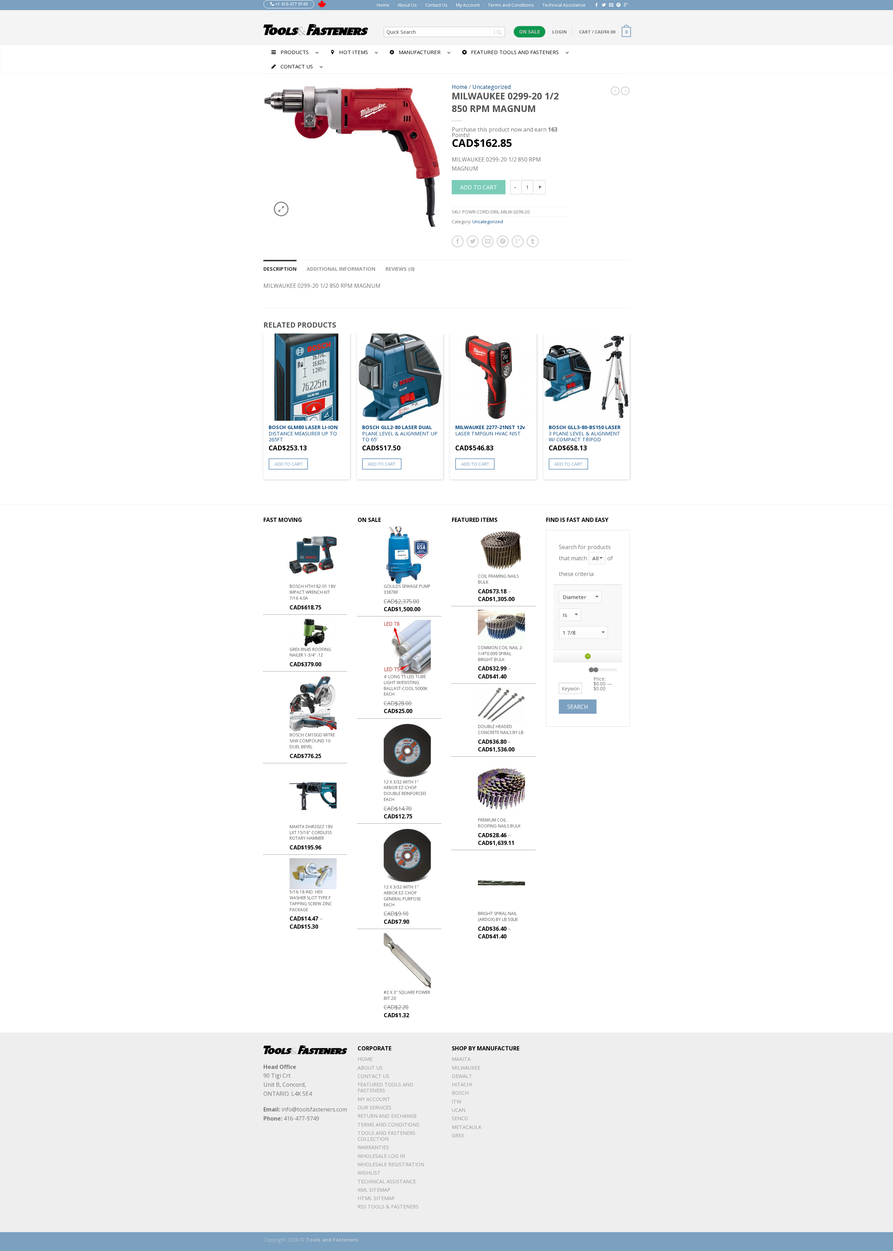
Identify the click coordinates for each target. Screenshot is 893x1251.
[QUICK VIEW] (306, 377)
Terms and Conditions (511, 5)
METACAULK (466, 1127)
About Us (407, 5)
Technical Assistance (564, 5)
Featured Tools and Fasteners (385, 1087)
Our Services (374, 1107)
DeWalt (462, 1076)
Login (559, 32)
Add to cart (478, 187)
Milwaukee (466, 1067)
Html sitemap (376, 1198)
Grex (458, 1135)
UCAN (458, 1110)
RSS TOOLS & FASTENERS (388, 1206)
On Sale (529, 31)
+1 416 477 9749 (291, 4)
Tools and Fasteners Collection (386, 1136)
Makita (461, 1059)
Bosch (460, 1092)
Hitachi (462, 1084)
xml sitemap (374, 1189)
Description (280, 268)
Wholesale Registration (391, 1164)
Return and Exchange (387, 1116)
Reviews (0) (400, 268)
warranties (373, 1147)
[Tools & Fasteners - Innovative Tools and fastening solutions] (315, 27)
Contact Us (436, 5)
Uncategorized (491, 87)
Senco (460, 1118)
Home (383, 5)
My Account (468, 5)
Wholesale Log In (381, 1156)
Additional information (341, 268)
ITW (456, 1101)
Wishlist (369, 1172)
